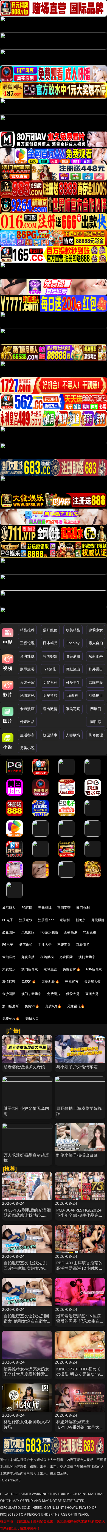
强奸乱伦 (50, 630)
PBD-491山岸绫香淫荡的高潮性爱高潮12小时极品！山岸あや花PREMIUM (79, 1270)
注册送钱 (26, 920)
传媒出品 (27, 721)
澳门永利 (83, 907)
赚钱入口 (32, 1018)
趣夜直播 (28, 957)
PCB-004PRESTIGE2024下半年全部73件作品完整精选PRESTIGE (79, 1215)
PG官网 (27, 907)
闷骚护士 (96, 695)
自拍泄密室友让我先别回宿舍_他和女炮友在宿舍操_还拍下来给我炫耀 (26, 1321)
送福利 (65, 920)
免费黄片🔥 (11, 1018)
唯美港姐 (73, 656)
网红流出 (73, 669)
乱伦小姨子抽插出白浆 (77, 1155)
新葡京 (81, 920)
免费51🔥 (28, 981)
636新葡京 (94, 969)
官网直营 (64, 907)
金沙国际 (9, 993)
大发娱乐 (9, 969)
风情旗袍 (27, 695)
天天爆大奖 (92, 981)
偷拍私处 (9, 957)
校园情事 (50, 735)
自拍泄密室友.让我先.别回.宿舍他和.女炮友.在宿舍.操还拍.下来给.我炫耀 (26, 1268)
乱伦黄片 (83, 944)
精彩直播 (90, 932)
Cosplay (73, 642)
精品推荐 (27, 630)
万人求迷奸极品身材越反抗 (26, 1157)
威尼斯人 (9, 907)
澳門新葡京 (29, 969)
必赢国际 (9, 932)
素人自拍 (96, 642)
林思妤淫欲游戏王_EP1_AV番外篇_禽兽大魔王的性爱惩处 (79, 1427)
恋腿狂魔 (96, 682)
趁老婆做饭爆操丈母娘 (24, 1066)
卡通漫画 (27, 708)
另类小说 (27, 747)
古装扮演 (27, 682)
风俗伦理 (96, 735)
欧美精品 (73, 630)
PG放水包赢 (49, 932)
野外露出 (96, 669)
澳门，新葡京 (31, 993)
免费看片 (54, 993)
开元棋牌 (45, 907)
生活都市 (27, 735)
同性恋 (95, 721)
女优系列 (50, 682)
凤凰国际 (28, 932)
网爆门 (95, 708)
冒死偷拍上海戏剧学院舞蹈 (79, 1110)
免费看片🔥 (71, 969)
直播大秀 (92, 993)
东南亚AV (95, 656)
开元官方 (71, 981)
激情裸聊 (9, 981)
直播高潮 (70, 932)
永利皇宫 (50, 969)
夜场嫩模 (47, 957)
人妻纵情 (73, 735)
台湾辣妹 (27, 656)
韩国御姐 (50, 656)
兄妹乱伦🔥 (76, 1006)
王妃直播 (64, 944)
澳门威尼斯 (10, 1006)
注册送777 (46, 920)
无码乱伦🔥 (50, 981)
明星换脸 (50, 695)
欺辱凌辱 (27, 669)
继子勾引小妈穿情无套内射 (26, 1110)
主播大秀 (45, 944)
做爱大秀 (73, 993)
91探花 (50, 669)
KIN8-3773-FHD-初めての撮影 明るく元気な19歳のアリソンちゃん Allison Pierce (78, 1376)
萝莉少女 (96, 630)
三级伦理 (27, 642)
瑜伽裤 (72, 695)
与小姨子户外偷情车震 (77, 1066)
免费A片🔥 (53, 1006)
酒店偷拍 (26, 944)
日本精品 (50, 642)
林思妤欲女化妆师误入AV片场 (27, 1424)
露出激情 (50, 708)
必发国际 (66, 957)
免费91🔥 (32, 1006)
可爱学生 (73, 682)
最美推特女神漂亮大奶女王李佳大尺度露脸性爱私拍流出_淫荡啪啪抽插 (26, 1374)
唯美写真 (73, 708)
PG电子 (7, 920)
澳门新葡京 (86, 957)
